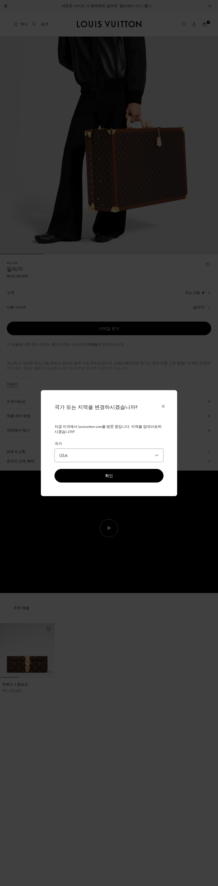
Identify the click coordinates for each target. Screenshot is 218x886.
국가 (58, 443)
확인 (109, 475)
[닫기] (163, 406)
